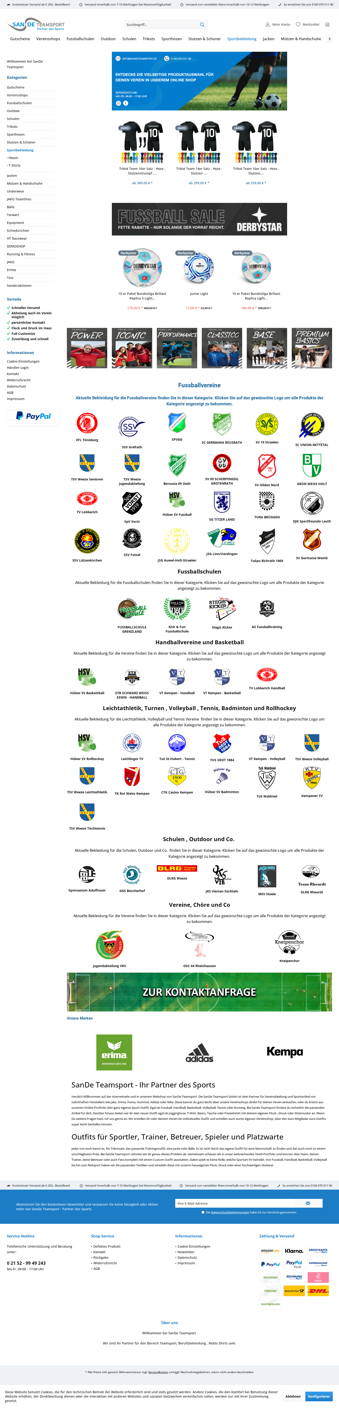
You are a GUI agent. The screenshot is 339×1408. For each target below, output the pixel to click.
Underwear (15, 191)
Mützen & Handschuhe (24, 183)
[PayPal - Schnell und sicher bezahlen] (33, 415)
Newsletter (186, 1252)
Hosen (13, 158)
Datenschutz (16, 386)
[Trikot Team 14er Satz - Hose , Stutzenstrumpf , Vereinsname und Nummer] (256, 142)
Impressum (15, 399)
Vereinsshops (17, 95)
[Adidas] (114, 1052)
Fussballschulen (19, 103)
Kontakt (13, 374)
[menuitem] (327, 24)
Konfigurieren (319, 1396)
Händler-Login (18, 367)
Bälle (11, 207)
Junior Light (142, 293)
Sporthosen (16, 134)
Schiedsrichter (18, 230)
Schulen (13, 118)
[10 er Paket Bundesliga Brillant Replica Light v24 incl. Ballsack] (199, 267)
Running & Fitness (21, 254)
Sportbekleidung (20, 150)
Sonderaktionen (19, 285)
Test (10, 277)
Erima (11, 270)
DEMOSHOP (16, 246)
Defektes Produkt (106, 1246)
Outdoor (13, 111)
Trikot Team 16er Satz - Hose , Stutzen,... (199, 170)
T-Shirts (14, 165)
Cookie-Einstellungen (23, 361)
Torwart (13, 215)
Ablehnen (293, 1396)
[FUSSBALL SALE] (199, 219)
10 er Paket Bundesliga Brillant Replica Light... (199, 295)
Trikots (12, 126)
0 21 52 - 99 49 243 (26, 1263)
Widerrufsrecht (18, 380)
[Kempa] (199, 1052)
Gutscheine (15, 87)
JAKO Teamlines (19, 199)
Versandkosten (158, 1372)
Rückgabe (101, 1257)
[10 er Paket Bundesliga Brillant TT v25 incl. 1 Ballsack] (256, 267)
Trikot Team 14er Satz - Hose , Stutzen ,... (142, 170)
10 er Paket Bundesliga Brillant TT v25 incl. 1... (256, 295)
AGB (10, 392)
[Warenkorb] (327, 24)
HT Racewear (17, 238)
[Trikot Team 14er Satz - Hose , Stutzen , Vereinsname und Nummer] (142, 142)
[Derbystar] (285, 1052)
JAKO (11, 262)
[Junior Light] (142, 267)
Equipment (15, 222)
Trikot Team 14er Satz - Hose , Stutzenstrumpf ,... (256, 170)
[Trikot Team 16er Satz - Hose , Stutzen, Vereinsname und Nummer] (199, 142)
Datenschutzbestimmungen (230, 1212)
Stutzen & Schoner (21, 142)
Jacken (12, 175)
